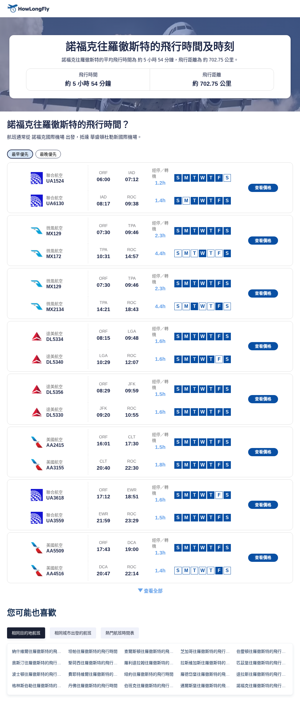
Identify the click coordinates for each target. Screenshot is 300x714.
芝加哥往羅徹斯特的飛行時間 (207, 651)
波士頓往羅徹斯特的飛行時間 (38, 674)
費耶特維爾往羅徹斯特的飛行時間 (96, 674)
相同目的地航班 (26, 633)
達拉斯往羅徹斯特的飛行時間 (263, 674)
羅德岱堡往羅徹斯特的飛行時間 (208, 674)
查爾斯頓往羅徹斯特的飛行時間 (152, 651)
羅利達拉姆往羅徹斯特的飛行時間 (152, 662)
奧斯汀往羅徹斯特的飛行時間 (38, 662)
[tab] (26, 633)
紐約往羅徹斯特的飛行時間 (148, 674)
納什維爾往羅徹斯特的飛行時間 (40, 651)
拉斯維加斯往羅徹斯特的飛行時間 (208, 662)
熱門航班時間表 (119, 633)
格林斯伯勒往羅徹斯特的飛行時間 (40, 685)
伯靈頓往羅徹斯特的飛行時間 (263, 651)
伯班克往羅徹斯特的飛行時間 (151, 685)
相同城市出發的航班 (72, 633)
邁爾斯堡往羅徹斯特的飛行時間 (208, 685)
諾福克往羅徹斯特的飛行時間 (263, 685)
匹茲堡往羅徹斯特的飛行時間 (263, 662)
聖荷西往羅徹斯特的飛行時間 (95, 662)
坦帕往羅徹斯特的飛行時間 (92, 651)
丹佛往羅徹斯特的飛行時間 (92, 685)
